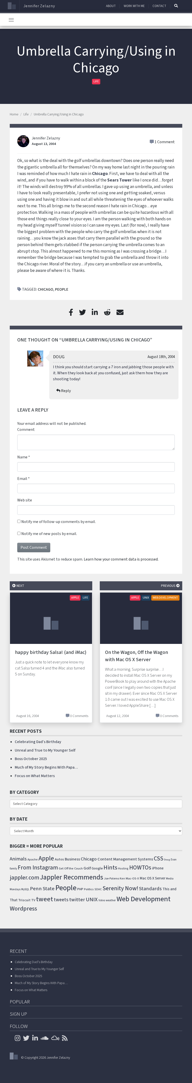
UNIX (146, 598)
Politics (89, 889)
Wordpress (23, 908)
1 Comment (164, 142)
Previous (168, 585)
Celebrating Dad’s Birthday (38, 742)
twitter (77, 899)
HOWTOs (140, 867)
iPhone (158, 868)
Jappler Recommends (71, 877)
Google (97, 868)
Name (22, 457)
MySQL (25, 889)
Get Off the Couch (71, 868)
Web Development (165, 598)
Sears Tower (119, 180)
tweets (61, 899)
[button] (176, 6)
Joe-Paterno (111, 878)
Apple (75, 598)
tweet (44, 899)
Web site (24, 500)
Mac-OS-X (132, 878)
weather (111, 900)
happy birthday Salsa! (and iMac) (50, 652)
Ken (122, 878)
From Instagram (38, 867)
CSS (158, 858)
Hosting (123, 868)
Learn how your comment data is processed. (121, 559)
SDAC (98, 889)
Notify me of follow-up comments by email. (58, 521)
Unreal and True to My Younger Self (45, 750)
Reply (66, 391)
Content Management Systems (125, 859)
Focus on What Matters (35, 776)
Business (72, 859)
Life (96, 81)
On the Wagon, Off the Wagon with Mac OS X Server (136, 656)
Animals (18, 858)
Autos (59, 859)
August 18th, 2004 (161, 356)
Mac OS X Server (152, 878)
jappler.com (24, 877)
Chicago (100, 173)
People (61, 289)
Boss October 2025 (31, 759)
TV (33, 900)
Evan (173, 859)
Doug (58, 357)
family (13, 868)
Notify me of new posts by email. (49, 533)
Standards (150, 888)
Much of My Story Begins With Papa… (46, 767)
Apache (33, 859)
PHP (80, 889)
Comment (26, 429)
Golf (87, 868)
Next (20, 585)
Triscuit (24, 900)
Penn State (42, 888)
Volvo (101, 900)
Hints (110, 867)
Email (22, 478)
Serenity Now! (120, 888)
